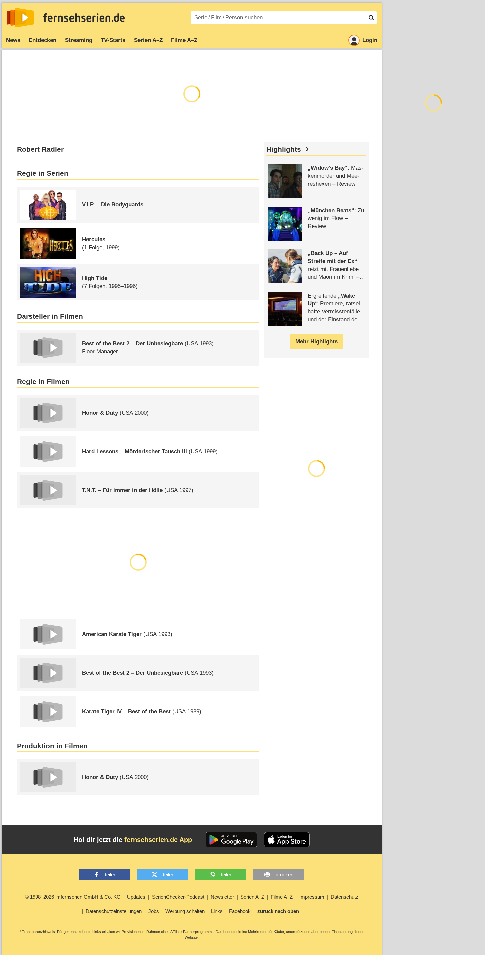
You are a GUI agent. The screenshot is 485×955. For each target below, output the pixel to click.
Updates (136, 897)
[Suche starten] (371, 17)
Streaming (78, 40)
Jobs (153, 911)
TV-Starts (113, 40)
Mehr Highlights (316, 341)
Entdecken (42, 40)
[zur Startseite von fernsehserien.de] (20, 17)
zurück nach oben (278, 911)
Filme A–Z (184, 40)
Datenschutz (344, 897)
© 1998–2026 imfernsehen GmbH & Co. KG (73, 897)
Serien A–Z (148, 40)
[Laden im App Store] (287, 839)
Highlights (283, 149)
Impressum (311, 897)
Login (369, 40)
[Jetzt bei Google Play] (231, 839)
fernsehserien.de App (158, 839)
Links (217, 911)
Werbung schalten (185, 911)
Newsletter (222, 897)
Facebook (240, 911)
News (13, 40)
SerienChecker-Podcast (178, 897)
